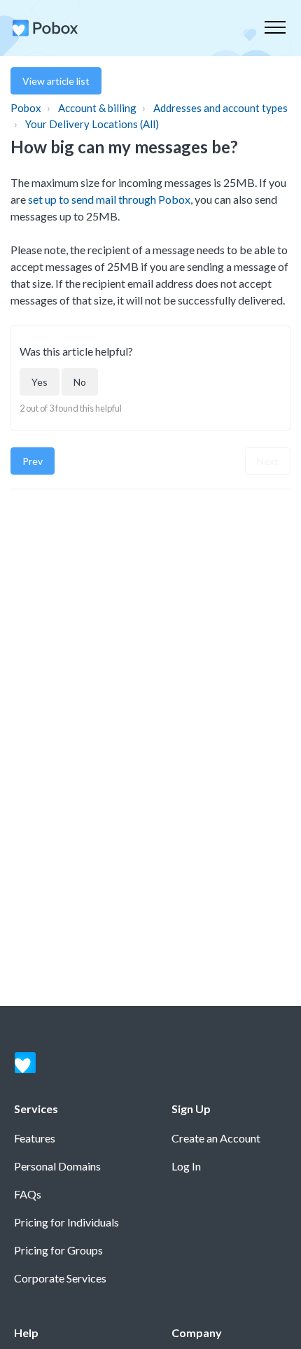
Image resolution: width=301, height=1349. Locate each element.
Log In (186, 1166)
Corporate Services (60, 1278)
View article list (56, 81)
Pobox (25, 108)
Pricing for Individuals (66, 1222)
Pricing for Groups (58, 1250)
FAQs (27, 1194)
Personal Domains (57, 1166)
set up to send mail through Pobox (109, 199)
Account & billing (97, 108)
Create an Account (216, 1138)
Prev (32, 461)
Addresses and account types (220, 108)
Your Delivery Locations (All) (92, 124)
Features (34, 1138)
